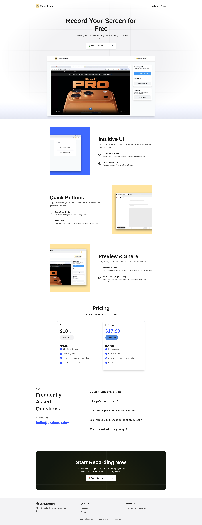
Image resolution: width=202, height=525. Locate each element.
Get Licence (111, 337)
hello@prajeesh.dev (52, 423)
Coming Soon (67, 337)
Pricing (163, 6)
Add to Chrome (97, 46)
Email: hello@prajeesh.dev (135, 508)
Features (154, 6)
